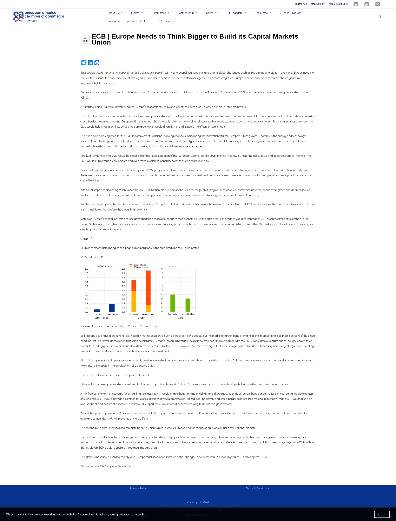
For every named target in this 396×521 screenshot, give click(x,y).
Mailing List (318, 4)
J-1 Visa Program (290, 13)
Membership (186, 13)
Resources (261, 13)
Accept (382, 514)
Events (135, 13)
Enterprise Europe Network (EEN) (128, 21)
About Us (113, 13)
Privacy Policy (138, 488)
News (209, 13)
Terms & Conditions (258, 488)
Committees (159, 13)
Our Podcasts (234, 13)
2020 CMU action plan (152, 190)
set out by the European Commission (213, 92)
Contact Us (301, 4)
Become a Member (338, 4)
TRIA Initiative (165, 21)
